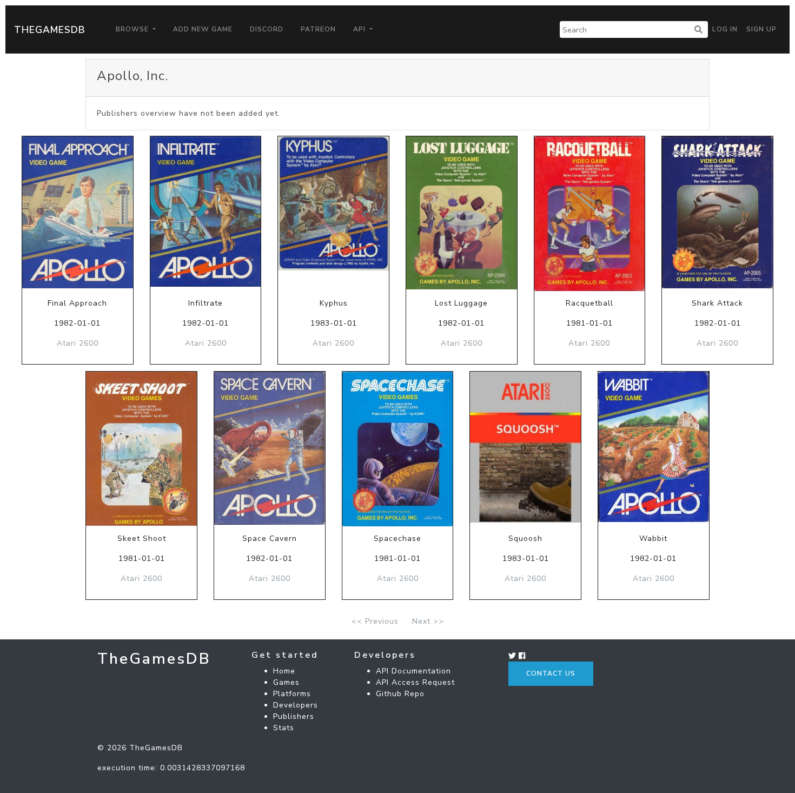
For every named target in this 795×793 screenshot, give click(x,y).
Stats (283, 728)
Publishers (293, 716)
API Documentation (413, 671)
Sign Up (761, 29)
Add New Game (203, 29)
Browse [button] (133, 29)
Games (286, 682)
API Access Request (415, 682)
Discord (266, 29)
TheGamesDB (49, 29)
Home (284, 671)
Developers (295, 705)
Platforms (292, 694)
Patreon (318, 29)
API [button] (360, 29)
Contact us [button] (550, 673)
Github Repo (400, 694)
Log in (725, 29)
